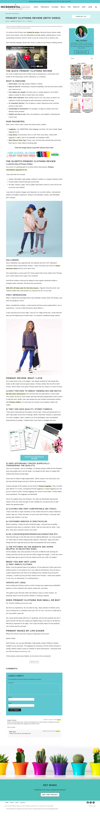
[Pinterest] (91, 802)
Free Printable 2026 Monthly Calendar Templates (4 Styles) (87, 95)
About (12, 802)
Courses (22, 802)
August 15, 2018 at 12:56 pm (50, 719)
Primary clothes (15, 402)
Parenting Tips (81, 16)
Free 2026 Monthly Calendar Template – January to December (75, 111)
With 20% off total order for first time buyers (22, 288)
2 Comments (30, 21)
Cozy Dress (13, 135)
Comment (11, 682)
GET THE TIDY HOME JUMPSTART (50, 1)
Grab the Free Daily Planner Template (34, 457)
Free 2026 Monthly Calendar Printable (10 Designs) (75, 95)
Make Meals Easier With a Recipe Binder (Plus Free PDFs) (87, 78)
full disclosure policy (26, 28)
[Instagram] (93, 802)
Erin (8, 21)
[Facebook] (88, 802)
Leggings (12, 129)
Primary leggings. (45, 486)
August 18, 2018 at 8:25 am (49, 731)
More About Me (81, 52)
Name (10, 697)
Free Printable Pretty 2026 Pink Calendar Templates (87, 111)
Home (7, 802)
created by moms (33, 32)
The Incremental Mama (15, 7)
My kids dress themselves (15, 394)
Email (10, 703)
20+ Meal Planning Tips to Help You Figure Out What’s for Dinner (75, 78)
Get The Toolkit (50, 794)
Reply (59, 719)
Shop (16, 802)
